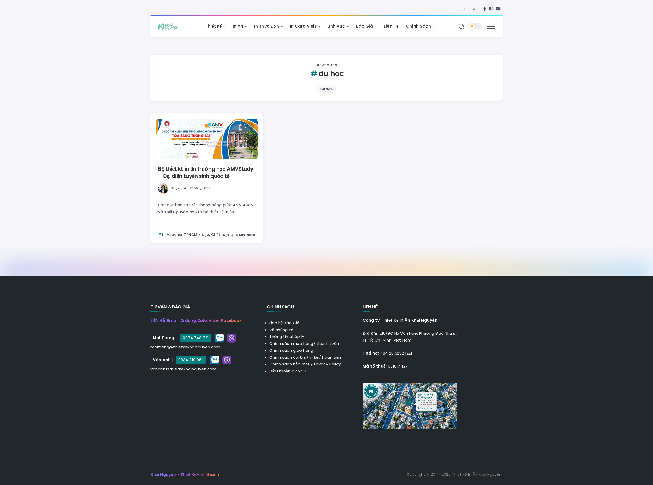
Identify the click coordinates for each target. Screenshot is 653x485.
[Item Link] (207, 139)
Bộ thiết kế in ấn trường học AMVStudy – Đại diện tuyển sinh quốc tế (205, 172)
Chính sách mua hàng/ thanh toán (304, 343)
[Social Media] (485, 9)
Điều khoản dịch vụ (287, 371)
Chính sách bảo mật (289, 364)
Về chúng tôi (281, 329)
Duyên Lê (178, 188)
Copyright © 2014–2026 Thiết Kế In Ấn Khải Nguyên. (455, 474)
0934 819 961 (190, 359)
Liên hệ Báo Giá (284, 322)
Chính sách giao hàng (291, 350)
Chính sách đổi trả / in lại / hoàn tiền (305, 357)
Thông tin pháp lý (286, 336)
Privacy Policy (327, 364)
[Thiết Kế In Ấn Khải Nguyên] (169, 26)
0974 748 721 (196, 337)
